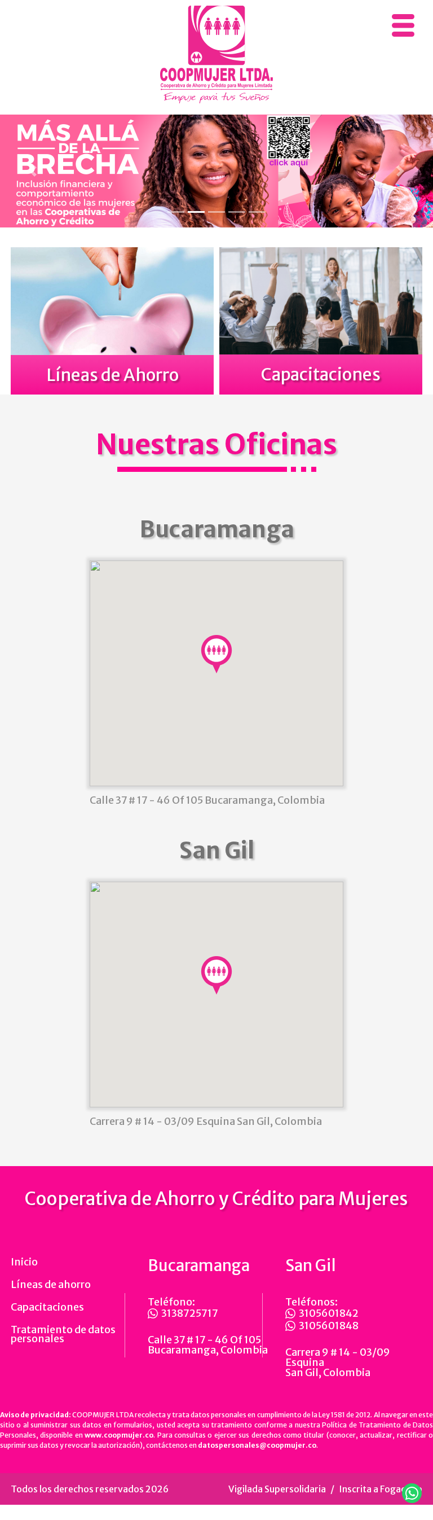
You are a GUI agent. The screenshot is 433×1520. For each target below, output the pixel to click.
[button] (32, 171)
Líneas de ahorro (51, 1284)
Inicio (24, 1261)
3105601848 (329, 1326)
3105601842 (329, 1313)
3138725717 (189, 1313)
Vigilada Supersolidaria (277, 1489)
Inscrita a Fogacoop (380, 1489)
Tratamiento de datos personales (63, 1334)
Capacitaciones (47, 1306)
